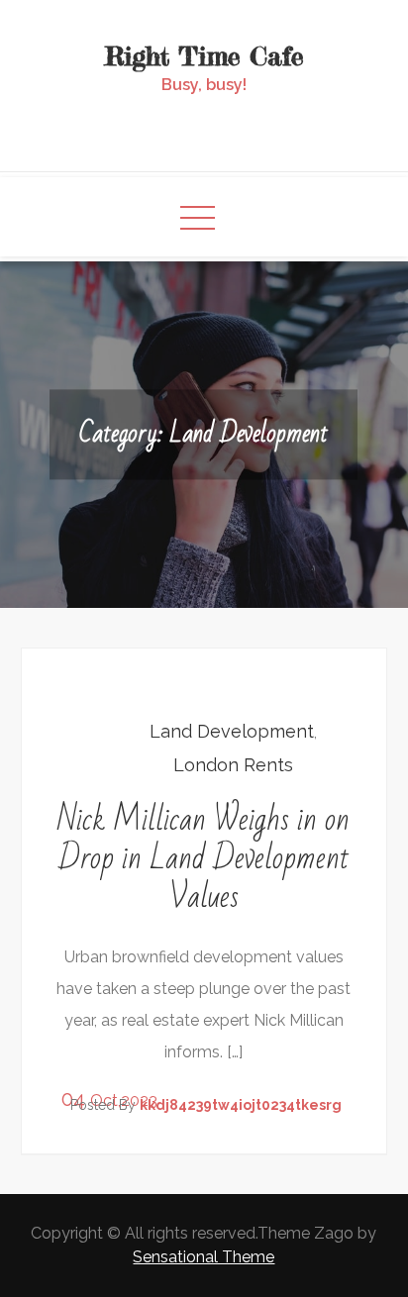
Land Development (232, 731)
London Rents (233, 764)
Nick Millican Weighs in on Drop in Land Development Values (203, 858)
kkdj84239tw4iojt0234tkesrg (241, 1105)
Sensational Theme (203, 1256)
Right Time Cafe (204, 56)
